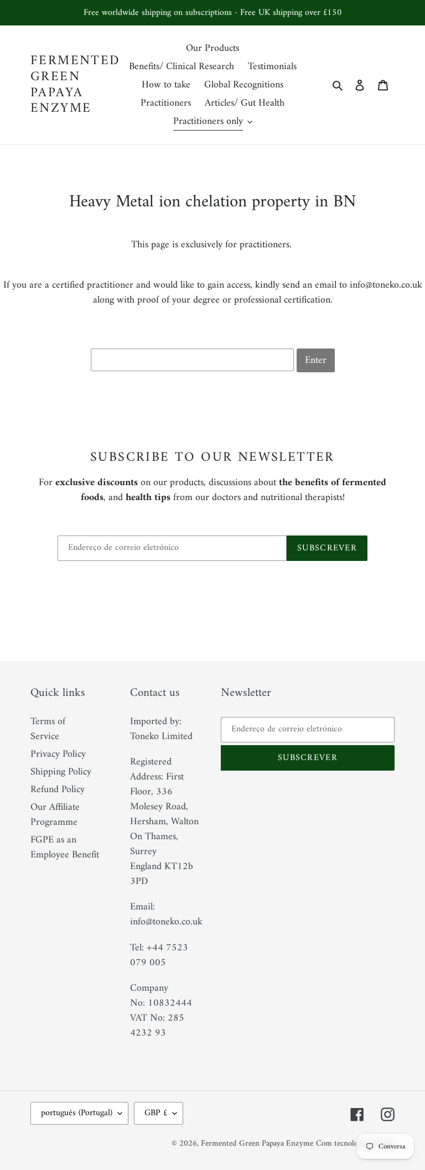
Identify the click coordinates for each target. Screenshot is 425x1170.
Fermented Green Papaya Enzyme (75, 85)
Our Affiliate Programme (55, 815)
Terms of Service (47, 729)
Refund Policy (57, 789)
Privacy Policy (58, 754)
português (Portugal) (76, 1113)
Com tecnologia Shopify (355, 1143)
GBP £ (155, 1113)
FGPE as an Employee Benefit (64, 847)
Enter (315, 360)
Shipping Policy (60, 772)
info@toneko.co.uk (386, 285)
